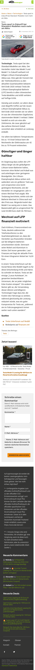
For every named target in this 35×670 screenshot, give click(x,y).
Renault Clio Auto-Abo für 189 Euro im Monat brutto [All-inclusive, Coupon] (16, 629)
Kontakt (6, 645)
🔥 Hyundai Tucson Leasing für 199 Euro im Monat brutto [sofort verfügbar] (17, 570)
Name (7, 427)
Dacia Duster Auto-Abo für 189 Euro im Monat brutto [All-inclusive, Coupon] (16, 579)
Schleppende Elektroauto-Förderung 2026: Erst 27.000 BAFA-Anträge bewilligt (15, 562)
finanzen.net (24, 325)
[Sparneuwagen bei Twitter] (15, 653)
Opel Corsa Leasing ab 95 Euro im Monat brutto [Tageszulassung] (16, 598)
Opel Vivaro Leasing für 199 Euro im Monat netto (16, 604)
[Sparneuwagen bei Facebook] (5, 653)
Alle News (6, 8)
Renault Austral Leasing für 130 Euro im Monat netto (17, 616)
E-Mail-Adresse (12, 433)
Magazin (6, 640)
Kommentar (10, 412)
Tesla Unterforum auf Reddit (17, 321)
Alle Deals (31, 8)
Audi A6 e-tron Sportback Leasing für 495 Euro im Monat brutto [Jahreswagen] (17, 610)
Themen (17, 645)
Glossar (18, 640)
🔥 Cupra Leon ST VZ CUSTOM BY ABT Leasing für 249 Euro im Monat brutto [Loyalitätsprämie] (16, 622)
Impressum (5, 665)
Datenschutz (13, 665)
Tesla (5, 333)
